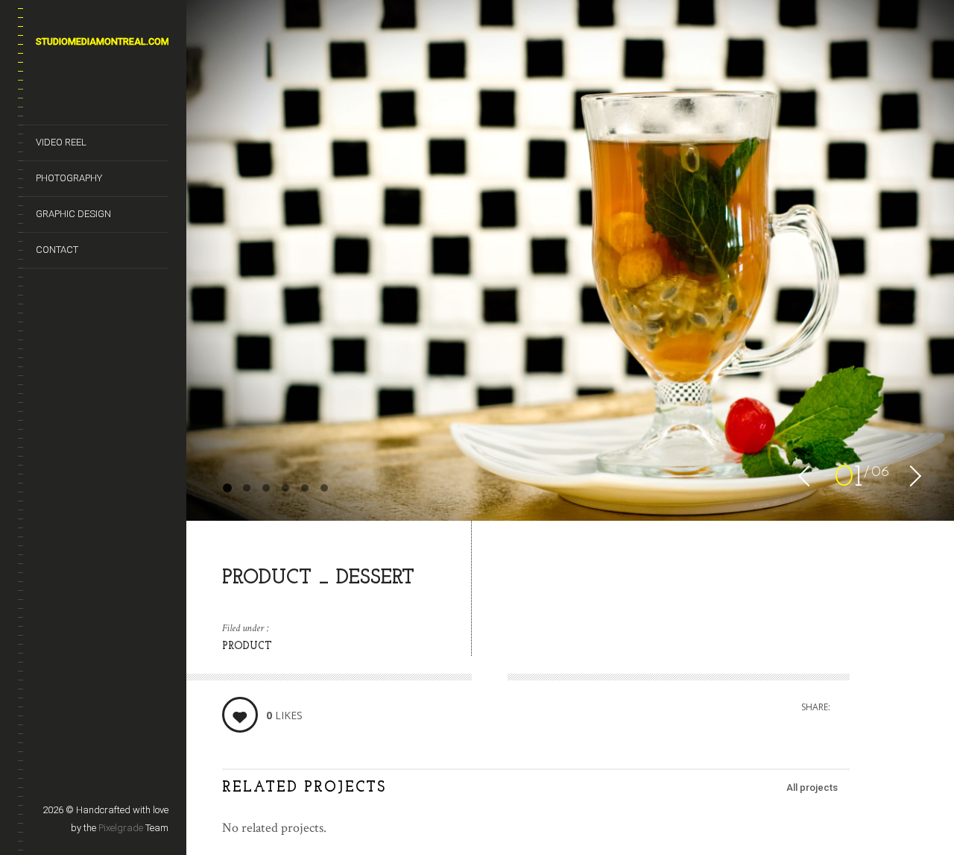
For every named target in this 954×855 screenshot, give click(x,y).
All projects (812, 787)
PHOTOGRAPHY (69, 178)
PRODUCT (247, 646)
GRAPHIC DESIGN (73, 213)
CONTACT (57, 249)
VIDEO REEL (61, 142)
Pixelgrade (120, 827)
